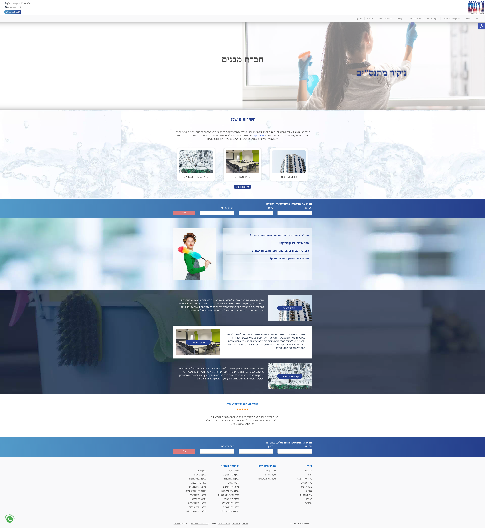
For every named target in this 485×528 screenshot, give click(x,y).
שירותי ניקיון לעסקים (231, 507)
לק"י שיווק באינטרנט (199, 523)
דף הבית (478, 18)
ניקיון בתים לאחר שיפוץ (230, 511)
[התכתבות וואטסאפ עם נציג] (9, 519)
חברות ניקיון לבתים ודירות (196, 490)
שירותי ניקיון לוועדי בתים (196, 511)
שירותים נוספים (242, 186)
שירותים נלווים (385, 18)
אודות (467, 18)
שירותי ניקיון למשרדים (197, 503)
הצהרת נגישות (224, 523)
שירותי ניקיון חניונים (231, 486)
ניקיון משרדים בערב (231, 474)
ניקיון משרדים (432, 18)
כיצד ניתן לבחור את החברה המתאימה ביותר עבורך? (280, 250)
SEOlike (177, 523)
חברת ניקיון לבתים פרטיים (228, 495)
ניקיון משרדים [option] (242, 73)
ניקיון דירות (201, 470)
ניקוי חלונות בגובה (198, 482)
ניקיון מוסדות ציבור (451, 18)
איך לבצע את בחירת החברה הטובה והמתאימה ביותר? (279, 235)
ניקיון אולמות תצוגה (231, 478)
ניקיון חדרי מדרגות (198, 499)
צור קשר (358, 18)
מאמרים (245, 523)
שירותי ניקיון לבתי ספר (197, 486)
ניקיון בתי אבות (200, 474)
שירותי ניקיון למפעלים (230, 503)
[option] (289, 164)
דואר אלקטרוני (227, 207)
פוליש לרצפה (234, 470)
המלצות (370, 18)
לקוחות (400, 18)
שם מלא (308, 207)
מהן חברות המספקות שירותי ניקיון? (289, 258)
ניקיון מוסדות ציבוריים (267, 478)
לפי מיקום (236, 523)
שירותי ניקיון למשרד (198, 495)
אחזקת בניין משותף (231, 499)
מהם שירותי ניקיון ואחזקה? (294, 243)
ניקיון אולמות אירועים (197, 478)
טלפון (270, 207)
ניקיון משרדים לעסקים (230, 490)
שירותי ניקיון (259, 135)
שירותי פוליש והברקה (197, 507)
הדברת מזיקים (233, 482)
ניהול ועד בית (415, 18)
